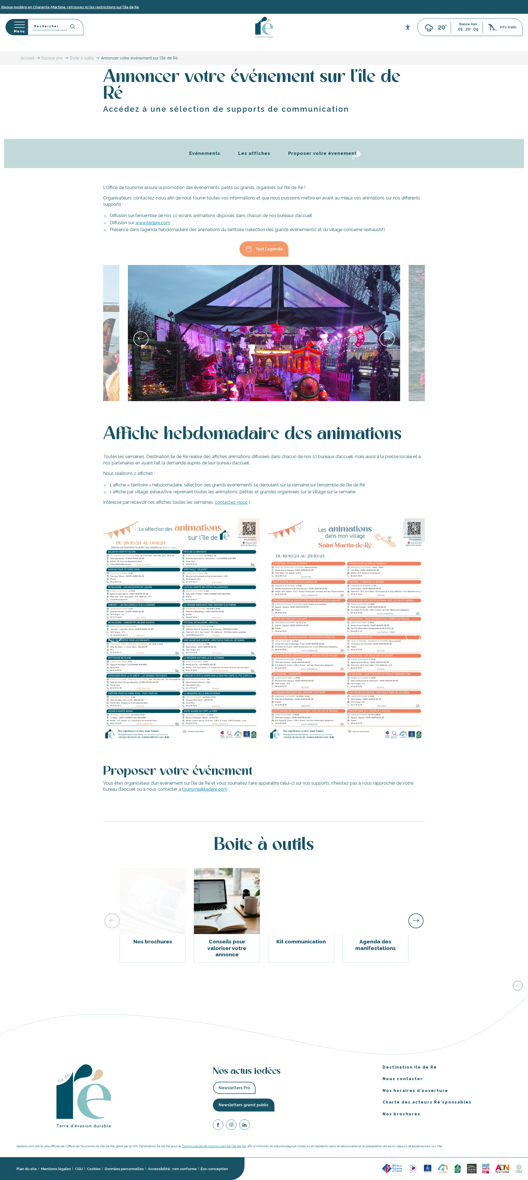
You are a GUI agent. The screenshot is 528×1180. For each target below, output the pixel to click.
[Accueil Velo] (457, 1168)
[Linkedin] (244, 1125)
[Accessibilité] (408, 27)
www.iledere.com (152, 222)
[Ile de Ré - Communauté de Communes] (472, 1168)
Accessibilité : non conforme (172, 1169)
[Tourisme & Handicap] (427, 1168)
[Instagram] (231, 1125)
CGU (79, 1169)
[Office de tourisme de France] (392, 1168)
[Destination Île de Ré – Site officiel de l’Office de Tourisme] (264, 27)
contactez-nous (231, 502)
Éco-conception (214, 1169)
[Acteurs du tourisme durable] (518, 1168)
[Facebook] (218, 1125)
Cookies (94, 1169)
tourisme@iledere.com (204, 789)
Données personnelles (124, 1169)
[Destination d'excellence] (413, 1168)
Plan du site (26, 1169)
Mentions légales (56, 1169)
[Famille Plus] (443, 1168)
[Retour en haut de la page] (517, 986)
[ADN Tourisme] (502, 1168)
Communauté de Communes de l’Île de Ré (214, 1146)
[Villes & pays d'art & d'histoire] (485, 1168)
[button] (56, 27)
